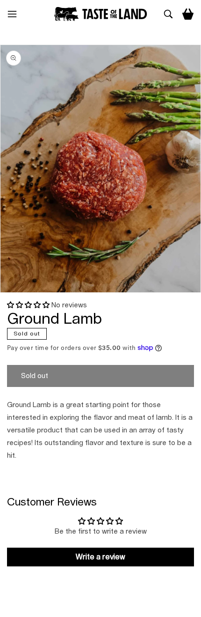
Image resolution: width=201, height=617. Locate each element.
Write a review (100, 557)
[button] (16, 14)
